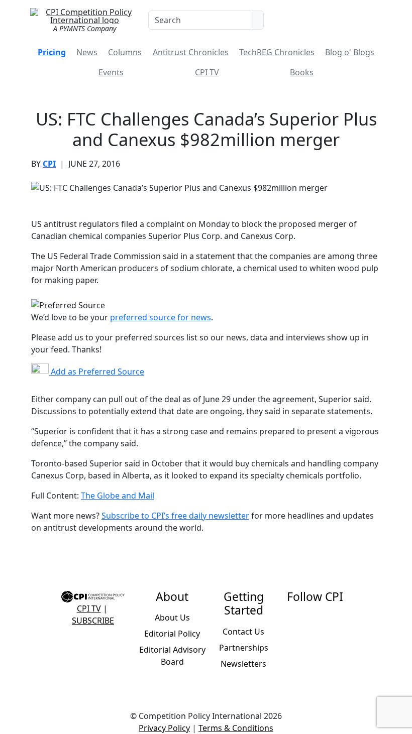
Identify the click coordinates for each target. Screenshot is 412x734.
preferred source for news (160, 317)
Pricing (52, 52)
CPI (49, 163)
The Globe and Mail (117, 495)
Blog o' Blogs (349, 52)
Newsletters (243, 663)
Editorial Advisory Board (172, 655)
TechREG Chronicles (277, 52)
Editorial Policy (172, 633)
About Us (172, 617)
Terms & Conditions (235, 727)
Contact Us (243, 631)
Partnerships (243, 647)
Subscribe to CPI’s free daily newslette (173, 515)
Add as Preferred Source (96, 371)
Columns (125, 52)
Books (302, 72)
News (86, 52)
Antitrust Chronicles (191, 52)
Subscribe (93, 620)
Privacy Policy (164, 727)
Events (111, 72)
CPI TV (207, 72)
